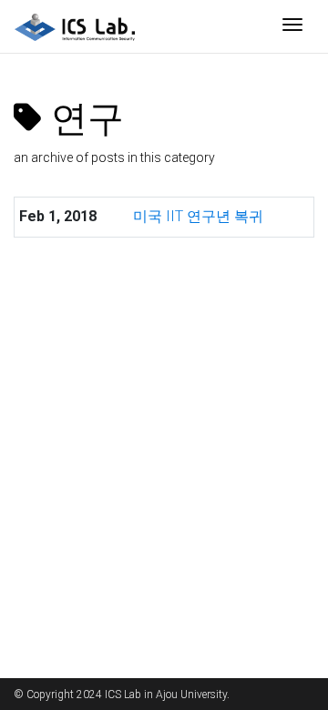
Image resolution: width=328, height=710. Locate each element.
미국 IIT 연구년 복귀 (198, 216)
